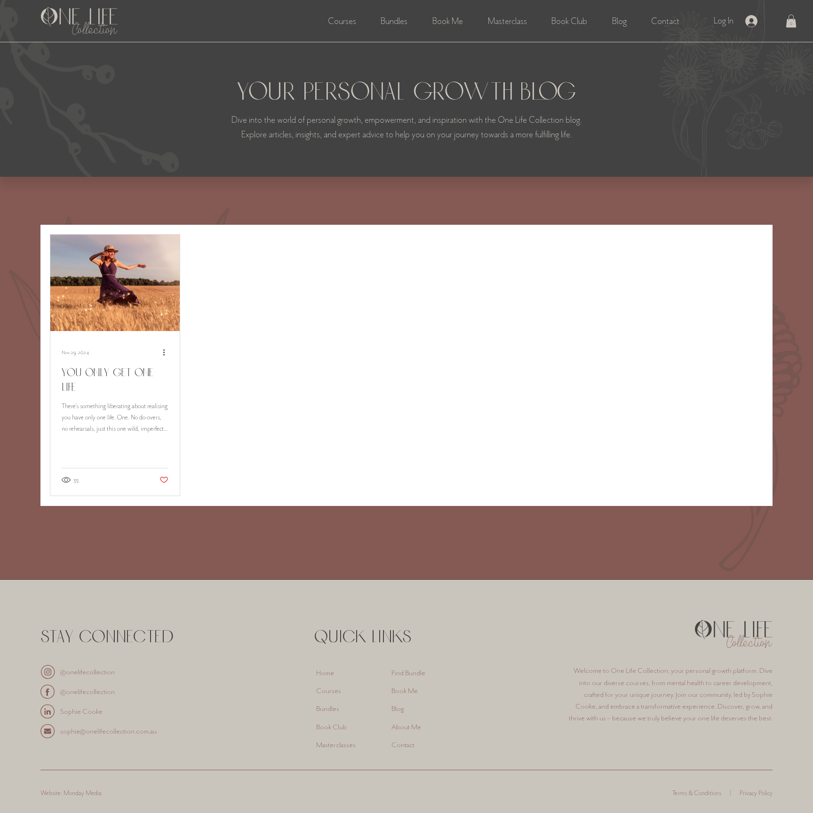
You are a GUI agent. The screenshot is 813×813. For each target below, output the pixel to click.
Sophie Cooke (81, 711)
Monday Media (83, 793)
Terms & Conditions (696, 793)
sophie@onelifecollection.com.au (108, 731)
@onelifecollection (87, 672)
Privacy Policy (756, 793)
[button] (791, 21)
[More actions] (167, 352)
